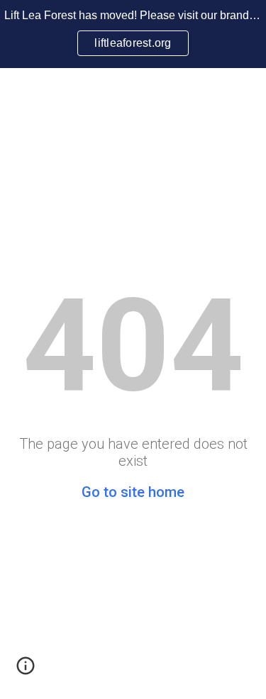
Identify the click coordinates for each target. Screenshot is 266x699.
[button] (26, 671)
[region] (133, 34)
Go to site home (133, 492)
